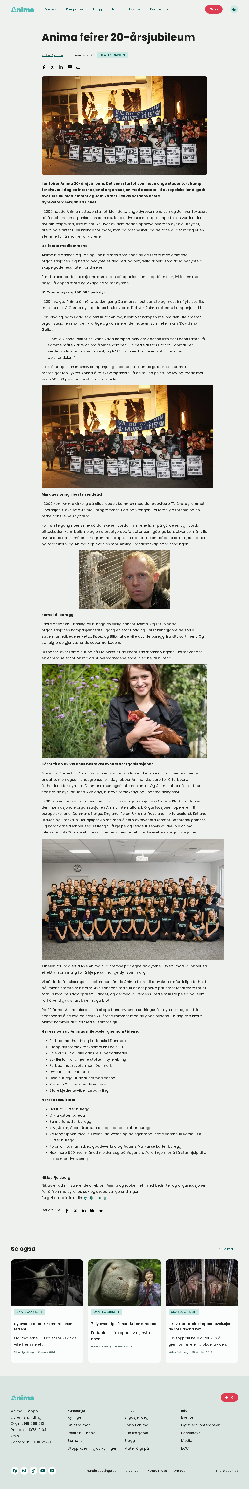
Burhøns (75, 1440)
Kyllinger (75, 1417)
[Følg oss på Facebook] (15, 1471)
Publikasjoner (136, 1432)
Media (186, 1440)
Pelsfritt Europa (82, 1432)
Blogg (129, 1440)
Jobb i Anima (136, 1425)
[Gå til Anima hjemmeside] (22, 9)
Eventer (188, 1417)
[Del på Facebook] (44, 67)
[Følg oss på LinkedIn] (52, 1471)
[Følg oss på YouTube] (43, 1471)
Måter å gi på (136, 1448)
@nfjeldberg (95, 1197)
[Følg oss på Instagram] (24, 1471)
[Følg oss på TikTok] (33, 1471)
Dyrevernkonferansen (200, 1425)
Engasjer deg (136, 1417)
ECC (185, 1448)
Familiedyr (190, 1432)
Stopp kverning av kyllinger (92, 1448)
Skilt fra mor (79, 1425)
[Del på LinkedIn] (61, 67)
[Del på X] (52, 67)
